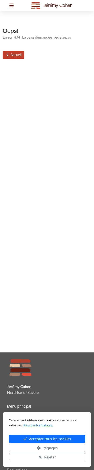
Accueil (15, 55)
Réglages (50, 448)
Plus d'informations (38, 425)
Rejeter (50, 457)
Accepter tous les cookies (50, 438)
